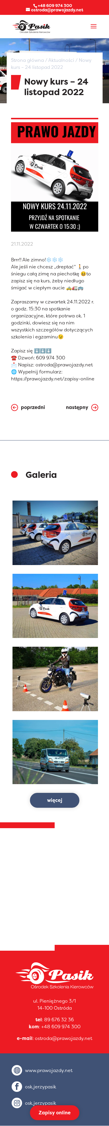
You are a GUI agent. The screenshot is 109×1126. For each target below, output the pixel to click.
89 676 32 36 (59, 1019)
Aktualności (61, 60)
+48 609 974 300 (61, 1026)
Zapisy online (55, 1112)
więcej (54, 800)
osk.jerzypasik (40, 1086)
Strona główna (27, 60)
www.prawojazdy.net (48, 1070)
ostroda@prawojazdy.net (63, 1038)
